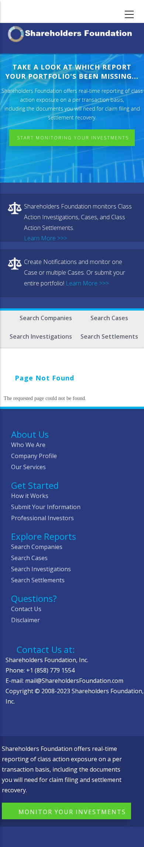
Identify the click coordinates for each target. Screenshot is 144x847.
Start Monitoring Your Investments (73, 138)
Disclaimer (25, 620)
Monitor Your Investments (72, 812)
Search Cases (109, 318)
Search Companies (46, 318)
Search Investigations (41, 336)
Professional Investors (42, 518)
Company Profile (34, 456)
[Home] (72, 32)
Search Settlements (109, 336)
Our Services (28, 467)
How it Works (29, 496)
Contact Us (26, 609)
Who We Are (28, 445)
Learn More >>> (45, 238)
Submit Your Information (45, 507)
